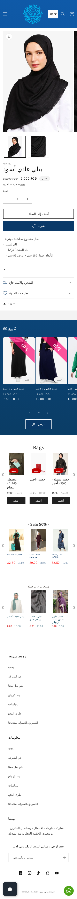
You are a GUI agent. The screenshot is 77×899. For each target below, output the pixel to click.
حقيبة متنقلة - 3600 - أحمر (60, 481)
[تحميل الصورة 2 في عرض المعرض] (38, 147)
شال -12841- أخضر (15, 616)
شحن (22, 184)
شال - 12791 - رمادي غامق (36, 618)
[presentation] (3, 474)
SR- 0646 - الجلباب (14, 555)
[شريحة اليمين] (47, 412)
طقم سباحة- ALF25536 (57, 556)
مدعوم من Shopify (48, 892)
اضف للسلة (16, 501)
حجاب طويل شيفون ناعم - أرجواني (58, 619)
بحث (11, 667)
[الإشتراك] (64, 857)
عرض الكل (38, 424)
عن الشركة (15, 676)
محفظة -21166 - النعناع (12, 483)
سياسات (13, 704)
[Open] (10, 889)
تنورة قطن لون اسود (13, 388)
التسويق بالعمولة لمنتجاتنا (23, 723)
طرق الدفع (14, 713)
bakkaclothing (34, 892)
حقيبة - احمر (37, 479)
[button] (5, 14)
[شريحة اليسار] (29, 412)
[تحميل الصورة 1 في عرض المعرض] (15, 147)
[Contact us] (69, 891)
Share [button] (11, 304)
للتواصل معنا (15, 685)
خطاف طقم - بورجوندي (35, 556)
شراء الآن (38, 226)
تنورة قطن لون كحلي (46, 388)
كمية (5, 191)
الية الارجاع (14, 695)
